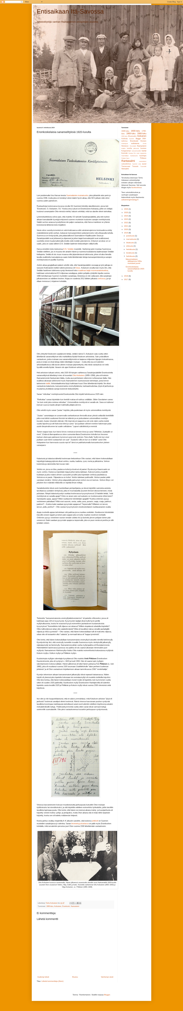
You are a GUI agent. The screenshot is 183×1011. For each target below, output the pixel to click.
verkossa (101, 278)
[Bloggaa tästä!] (73, 903)
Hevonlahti (133, 146)
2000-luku (124, 136)
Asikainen (57, 906)
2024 (126, 216)
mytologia (142, 156)
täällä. (48, 383)
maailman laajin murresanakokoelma (93, 270)
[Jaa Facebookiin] (78, 903)
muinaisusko (134, 155)
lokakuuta (130, 243)
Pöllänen (143, 158)
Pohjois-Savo (125, 158)
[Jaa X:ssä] (75, 903)
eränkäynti (124, 143)
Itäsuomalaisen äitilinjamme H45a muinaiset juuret (134, 261)
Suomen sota (136, 164)
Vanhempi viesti (107, 977)
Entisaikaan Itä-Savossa (70, 11)
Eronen (143, 141)
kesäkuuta (130, 253)
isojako (123, 148)
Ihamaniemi (75, 906)
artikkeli (95, 821)
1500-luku (125, 131)
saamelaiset (142, 161)
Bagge (138, 139)
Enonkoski (66, 906)
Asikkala (124, 139)
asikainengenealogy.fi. (130, 200)
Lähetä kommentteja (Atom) (52, 981)
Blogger (107, 995)
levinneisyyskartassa (80, 823)
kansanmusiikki (136, 151)
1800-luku (130, 133)
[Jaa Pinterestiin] (80, 903)
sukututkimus (126, 164)
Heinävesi (124, 146)
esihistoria (135, 143)
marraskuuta (131, 239)
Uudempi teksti (43, 977)
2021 (126, 226)
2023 (126, 219)
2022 (126, 223)
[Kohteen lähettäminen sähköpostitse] (70, 903)
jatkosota (136, 148)
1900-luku (49, 906)
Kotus (77, 268)
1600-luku (135, 131)
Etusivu (75, 977)
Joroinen (143, 148)
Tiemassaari (125, 166)
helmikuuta (130, 256)
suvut (144, 164)
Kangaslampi (126, 151)
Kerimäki (124, 153)
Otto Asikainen (78, 375)
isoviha (129, 148)
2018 (126, 276)
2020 (126, 229)
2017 (126, 279)
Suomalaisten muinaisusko (77, 195)
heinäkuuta (130, 249)
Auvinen (131, 138)
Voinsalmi (125, 169)
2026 (126, 209)
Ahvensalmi (132, 136)
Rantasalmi (128, 160)
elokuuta (129, 246)
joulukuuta (130, 236)
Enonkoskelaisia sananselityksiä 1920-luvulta (135, 269)
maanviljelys (125, 155)
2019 (126, 233)
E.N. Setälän (68, 249)
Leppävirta (143, 153)
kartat (144, 151)
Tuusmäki (143, 166)
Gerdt (144, 143)
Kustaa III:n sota (134, 153)
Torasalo (135, 166)
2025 (126, 212)
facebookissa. (136, 187)
